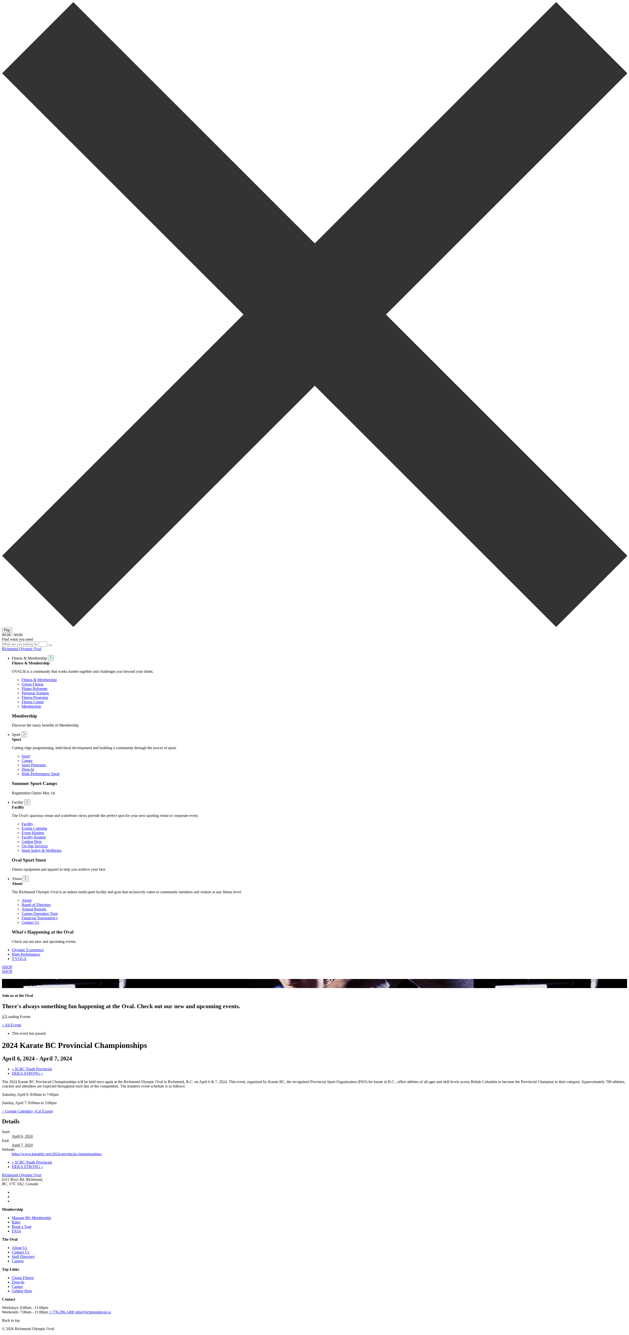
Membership (31, 706)
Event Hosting (33, 833)
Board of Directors (36, 905)
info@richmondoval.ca (93, 1312)
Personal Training (35, 693)
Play (7, 630)
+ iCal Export (42, 1111)
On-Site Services (35, 846)
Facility (27, 824)
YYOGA (19, 959)
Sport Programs (34, 765)
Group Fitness (32, 684)
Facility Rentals (34, 837)
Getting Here (32, 842)
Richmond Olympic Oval (21, 649)
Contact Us (30, 922)
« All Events (11, 1025)
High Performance (26, 954)
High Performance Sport (40, 774)
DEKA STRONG (27, 1073)
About (26, 900)
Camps (27, 760)
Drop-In (28, 769)
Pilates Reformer (34, 689)
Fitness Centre (33, 702)
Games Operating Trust (40, 913)
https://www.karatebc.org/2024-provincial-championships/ (57, 1154)
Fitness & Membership (39, 680)
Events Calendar (34, 828)
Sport (26, 756)
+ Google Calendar (17, 1111)
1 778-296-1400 (61, 1312)
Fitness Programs (35, 697)
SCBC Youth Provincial (32, 1069)
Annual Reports (34, 909)
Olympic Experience (28, 950)
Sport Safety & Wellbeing (41, 850)
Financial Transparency (40, 918)
